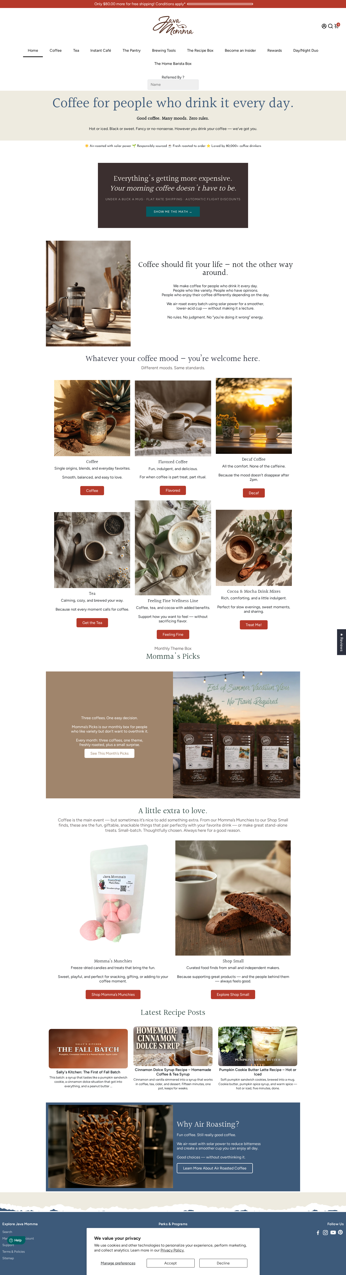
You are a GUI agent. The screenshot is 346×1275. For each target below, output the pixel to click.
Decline (223, 1263)
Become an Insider (240, 50)
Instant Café (100, 50)
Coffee (56, 50)
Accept (170, 1263)
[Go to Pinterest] (340, 1233)
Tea (76, 50)
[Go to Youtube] (333, 1233)
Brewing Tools (164, 50)
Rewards (274, 50)
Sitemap (8, 1258)
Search (7, 1232)
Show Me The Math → (173, 211)
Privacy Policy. (172, 1250)
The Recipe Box (200, 50)
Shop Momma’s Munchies (113, 994)
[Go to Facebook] (318, 1233)
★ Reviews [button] (341, 642)
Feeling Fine (173, 634)
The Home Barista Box (173, 63)
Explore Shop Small (233, 994)
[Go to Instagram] (325, 1233)
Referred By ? (173, 77)
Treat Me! (254, 625)
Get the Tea (92, 622)
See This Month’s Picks (109, 753)
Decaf (254, 493)
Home (33, 50)
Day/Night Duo (305, 50)
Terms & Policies (13, 1251)
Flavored (173, 490)
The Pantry (132, 50)
